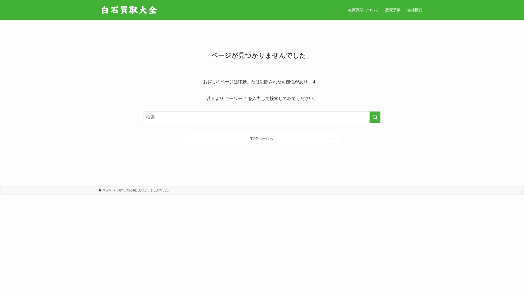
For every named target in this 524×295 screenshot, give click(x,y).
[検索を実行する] (375, 117)
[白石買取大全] (128, 9)
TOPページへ (261, 139)
